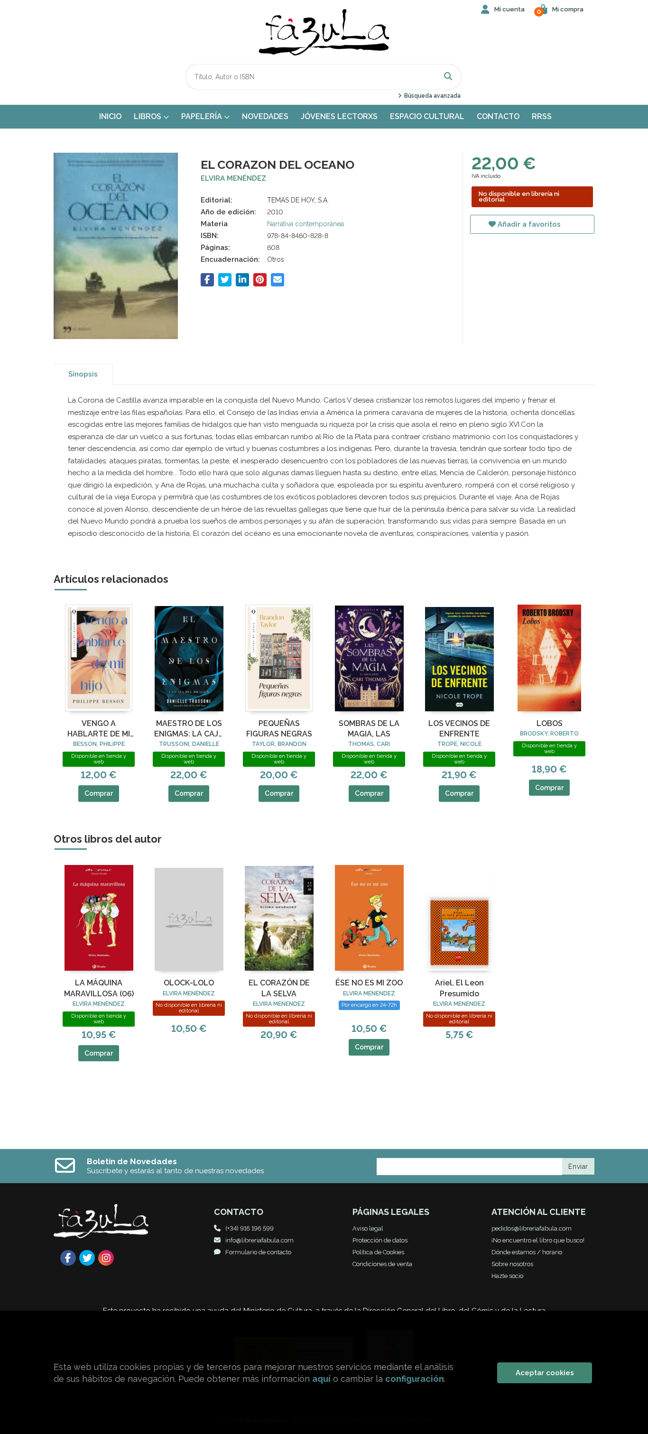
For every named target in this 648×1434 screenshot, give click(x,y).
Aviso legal (367, 1228)
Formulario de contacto (258, 1252)
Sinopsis (83, 374)
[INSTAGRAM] (106, 1258)
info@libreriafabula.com (259, 1240)
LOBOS (550, 723)
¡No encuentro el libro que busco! (537, 1240)
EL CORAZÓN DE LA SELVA (279, 988)
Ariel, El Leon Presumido (459, 988)
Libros (148, 116)
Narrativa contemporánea (305, 224)
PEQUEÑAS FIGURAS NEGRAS (279, 728)
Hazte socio (507, 1275)
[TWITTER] (87, 1258)
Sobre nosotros (512, 1264)
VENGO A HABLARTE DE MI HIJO (98, 729)
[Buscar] (448, 77)
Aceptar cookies (545, 1373)
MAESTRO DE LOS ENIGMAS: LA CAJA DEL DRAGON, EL (188, 729)
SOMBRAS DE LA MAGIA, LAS (369, 728)
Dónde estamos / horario (526, 1252)
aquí (321, 1379)
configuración (414, 1379)
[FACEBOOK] (68, 1258)
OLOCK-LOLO (189, 982)
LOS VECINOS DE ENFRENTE (459, 728)
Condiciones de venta (382, 1264)
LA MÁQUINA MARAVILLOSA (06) (99, 988)
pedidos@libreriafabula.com (531, 1228)
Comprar (98, 793)
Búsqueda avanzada (431, 95)
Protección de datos (379, 1240)
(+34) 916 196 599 (249, 1228)
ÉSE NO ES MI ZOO (369, 982)
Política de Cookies (378, 1252)
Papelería (202, 116)
